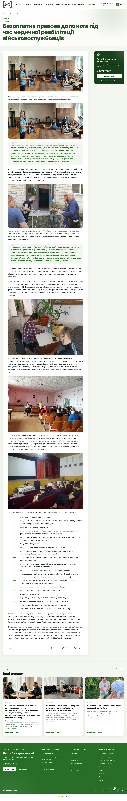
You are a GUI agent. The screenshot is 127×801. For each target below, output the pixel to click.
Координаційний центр (105, 757)
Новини (101, 770)
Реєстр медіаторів (76, 763)
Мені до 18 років (47, 762)
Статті (20, 14)
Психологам (49, 4)
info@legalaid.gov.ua (10, 790)
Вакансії (101, 773)
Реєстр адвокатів (76, 757)
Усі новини (120, 669)
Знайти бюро (23, 769)
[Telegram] (122, 790)
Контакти (101, 780)
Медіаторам (38, 4)
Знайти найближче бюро (109, 80)
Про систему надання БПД (87, 4)
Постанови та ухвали (105, 763)
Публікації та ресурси (105, 767)
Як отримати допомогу (49, 753)
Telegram (79, 648)
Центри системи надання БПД (108, 760)
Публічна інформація (48, 769)
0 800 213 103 (104, 71)
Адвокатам (27, 4)
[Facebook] (110, 790)
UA (118, 4)
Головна (5, 14)
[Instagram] (118, 790)
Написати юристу (109, 76)
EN (121, 4)
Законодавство (70, 4)
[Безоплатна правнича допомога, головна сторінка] (7, 4)
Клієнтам (18, 4)
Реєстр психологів (76, 770)
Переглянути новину (14, 732)
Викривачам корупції (105, 777)
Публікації (59, 4)
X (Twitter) (67, 648)
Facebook (56, 648)
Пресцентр (13, 14)
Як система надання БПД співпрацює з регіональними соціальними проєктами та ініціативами (63, 707)
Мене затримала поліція (49, 766)
